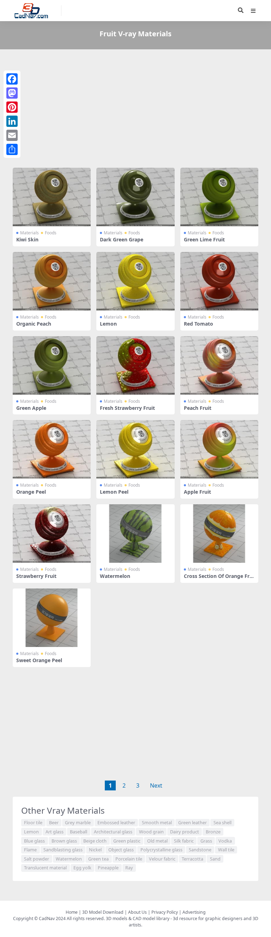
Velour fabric (162, 859)
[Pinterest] (12, 107)
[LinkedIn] (12, 121)
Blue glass (34, 841)
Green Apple (31, 408)
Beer (54, 822)
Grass (206, 841)
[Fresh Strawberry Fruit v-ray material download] (135, 365)
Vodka (225, 841)
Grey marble (78, 822)
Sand (215, 859)
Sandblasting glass (63, 849)
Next (156, 785)
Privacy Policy (164, 912)
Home (72, 912)
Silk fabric (184, 841)
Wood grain (151, 831)
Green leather (192, 822)
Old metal (157, 841)
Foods (50, 233)
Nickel (95, 849)
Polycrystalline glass (161, 849)
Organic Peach (33, 323)
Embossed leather (116, 822)
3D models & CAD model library (137, 918)
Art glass (55, 831)
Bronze (213, 831)
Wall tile (226, 849)
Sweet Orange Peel (39, 660)
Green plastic (126, 841)
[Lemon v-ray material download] (135, 281)
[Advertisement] (135, 110)
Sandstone (200, 849)
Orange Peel (31, 491)
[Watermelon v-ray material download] (135, 533)
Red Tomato (198, 323)
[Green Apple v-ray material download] (52, 365)
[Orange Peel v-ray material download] (52, 449)
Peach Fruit (197, 408)
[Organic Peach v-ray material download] (52, 281)
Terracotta (192, 859)
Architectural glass (113, 831)
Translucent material (45, 867)
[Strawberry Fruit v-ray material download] (52, 533)
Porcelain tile (128, 859)
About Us (137, 912)
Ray (129, 867)
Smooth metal (157, 822)
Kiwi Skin (27, 239)
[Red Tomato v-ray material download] (219, 281)
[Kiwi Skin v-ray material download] (52, 197)
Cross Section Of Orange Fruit (219, 579)
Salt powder (36, 859)
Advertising (194, 912)
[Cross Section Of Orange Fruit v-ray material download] (219, 533)
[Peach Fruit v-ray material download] (219, 365)
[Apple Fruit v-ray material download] (219, 449)
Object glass (121, 849)
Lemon (108, 323)
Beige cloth (95, 841)
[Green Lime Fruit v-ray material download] (219, 197)
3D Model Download (103, 912)
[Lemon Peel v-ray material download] (135, 449)
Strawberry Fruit (36, 576)
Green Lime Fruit (204, 239)
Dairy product (184, 831)
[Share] (12, 149)
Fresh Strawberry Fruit (127, 408)
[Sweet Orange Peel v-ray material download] (52, 617)
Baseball (78, 831)
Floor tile (33, 822)
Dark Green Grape (121, 239)
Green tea (98, 859)
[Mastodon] (12, 93)
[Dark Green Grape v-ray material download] (135, 197)
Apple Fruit (197, 491)
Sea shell (222, 822)
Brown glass (64, 841)
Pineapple (108, 867)
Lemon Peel (114, 491)
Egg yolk (82, 867)
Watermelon (115, 576)
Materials (29, 233)
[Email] (12, 135)
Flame (30, 849)
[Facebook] (12, 79)
